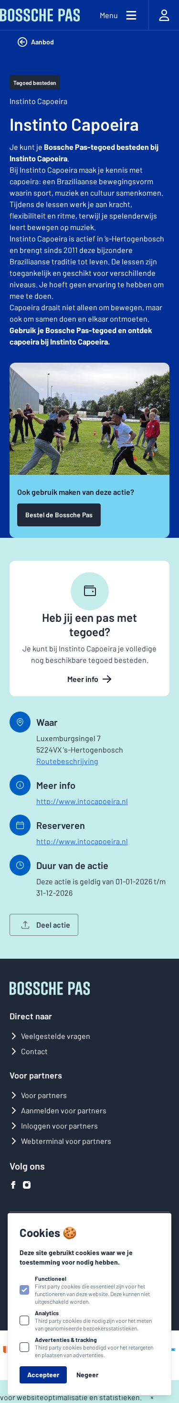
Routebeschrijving (67, 760)
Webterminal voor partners (66, 1140)
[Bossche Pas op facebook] (13, 1185)
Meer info (82, 678)
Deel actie (53, 924)
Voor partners (44, 1094)
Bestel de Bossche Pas (59, 515)
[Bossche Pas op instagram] (26, 1185)
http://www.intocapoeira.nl (82, 801)
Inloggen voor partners (59, 1125)
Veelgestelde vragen (55, 1035)
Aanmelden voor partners (63, 1110)
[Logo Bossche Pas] (40, 15)
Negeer (87, 1375)
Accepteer (43, 1375)
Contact (34, 1051)
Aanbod (42, 42)
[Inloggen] (163, 15)
